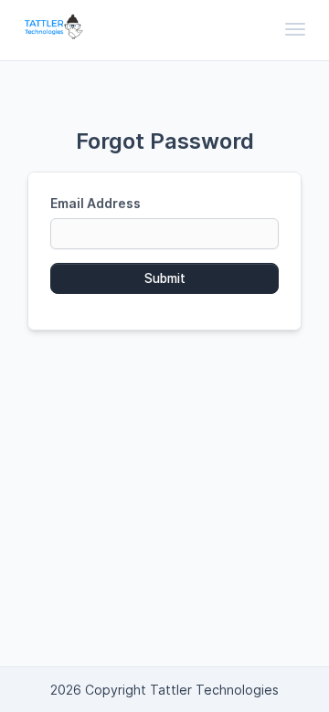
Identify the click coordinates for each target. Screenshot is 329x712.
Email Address (95, 203)
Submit (165, 278)
